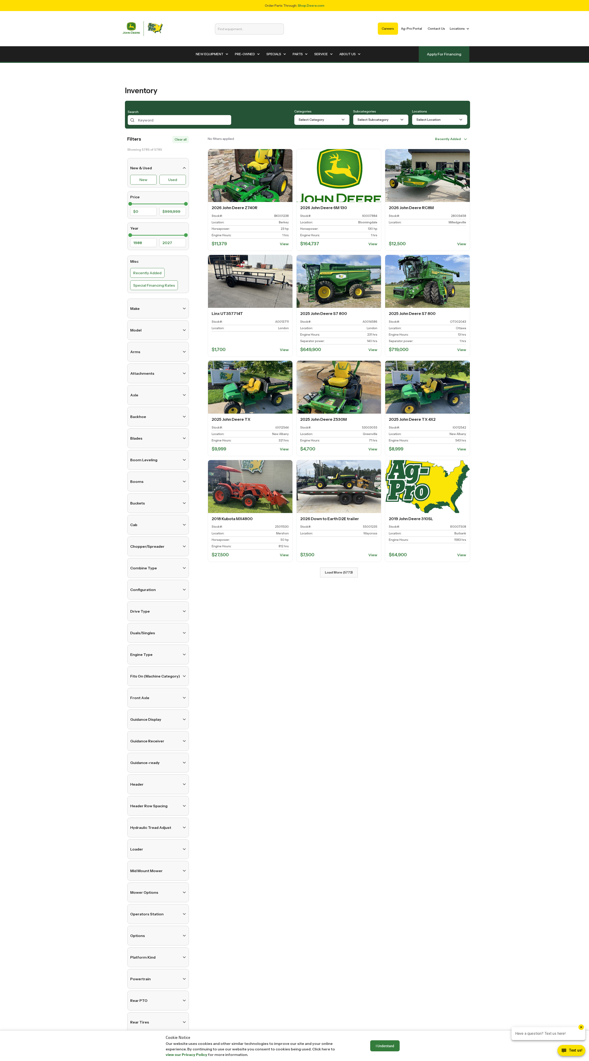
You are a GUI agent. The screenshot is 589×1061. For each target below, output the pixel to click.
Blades (136, 438)
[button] (458, 28)
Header (137, 784)
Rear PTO (138, 1000)
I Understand (385, 1046)
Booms (137, 481)
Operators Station (147, 914)
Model (135, 330)
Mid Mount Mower (146, 870)
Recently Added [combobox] (448, 139)
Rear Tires (139, 1022)
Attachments (142, 373)
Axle (134, 395)
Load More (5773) (339, 572)
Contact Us (436, 28)
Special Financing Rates (154, 285)
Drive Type (140, 611)
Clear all (181, 139)
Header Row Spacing (148, 806)
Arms (135, 351)
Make (135, 308)
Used (172, 179)
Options (137, 935)
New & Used (141, 168)
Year (134, 228)
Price (135, 197)
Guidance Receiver (147, 741)
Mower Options (144, 892)
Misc (134, 261)
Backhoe (138, 416)
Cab (133, 524)
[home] (143, 29)
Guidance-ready (145, 762)
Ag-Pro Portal (411, 28)
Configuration (143, 589)
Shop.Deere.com (311, 5)
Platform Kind (143, 957)
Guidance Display (145, 719)
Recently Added (147, 273)
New (143, 179)
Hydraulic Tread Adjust (150, 827)
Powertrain (140, 979)
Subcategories (364, 111)
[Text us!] (571, 1051)
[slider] (130, 204)
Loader (136, 849)
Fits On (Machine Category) (155, 676)
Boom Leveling (143, 460)
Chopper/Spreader (147, 546)
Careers (388, 28)
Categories (303, 111)
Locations (419, 111)
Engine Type (141, 654)
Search (133, 112)
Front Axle (139, 697)
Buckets (137, 503)
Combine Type (143, 568)
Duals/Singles (142, 633)
